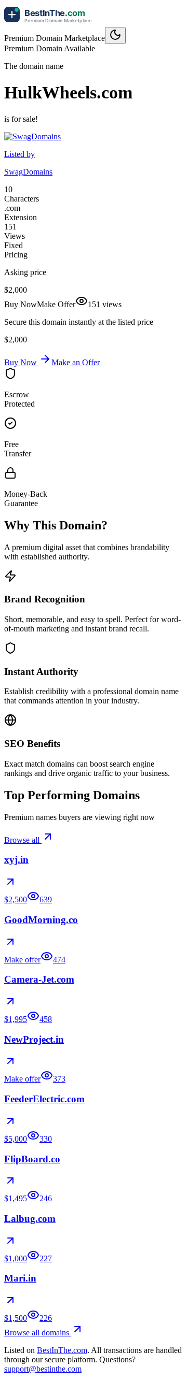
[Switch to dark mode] (115, 35)
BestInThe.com (62, 1350)
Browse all (23, 840)
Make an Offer (75, 362)
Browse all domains (37, 1332)
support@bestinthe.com (43, 1368)
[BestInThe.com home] (51, 22)
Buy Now (21, 362)
